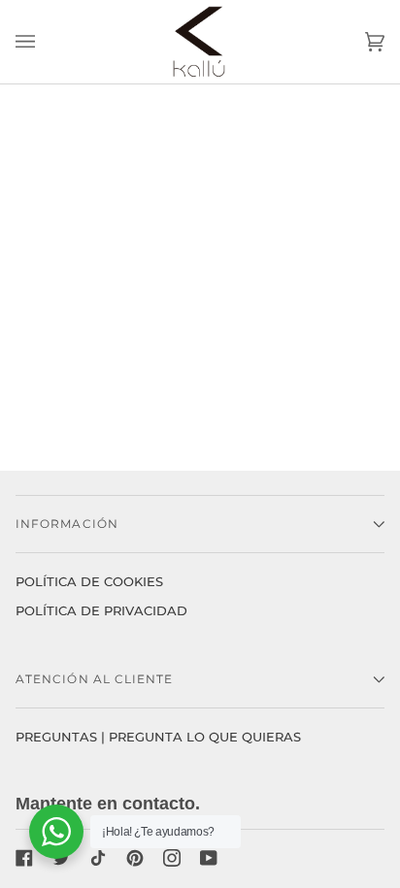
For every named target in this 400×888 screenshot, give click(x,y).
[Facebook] (24, 858)
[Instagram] (172, 858)
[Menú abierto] (45, 41)
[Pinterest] (135, 858)
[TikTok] (98, 858)
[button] (200, 524)
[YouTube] (208, 858)
